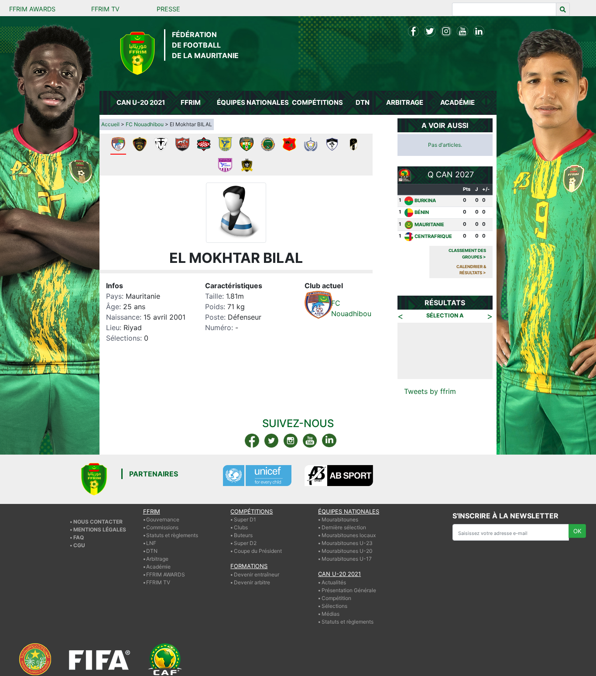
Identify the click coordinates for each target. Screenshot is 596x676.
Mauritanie (429, 224)
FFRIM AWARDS (32, 9)
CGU (79, 545)
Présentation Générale (349, 590)
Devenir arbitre (252, 582)
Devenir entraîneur (256, 574)
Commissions (162, 527)
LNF (151, 543)
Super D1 (245, 519)
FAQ (78, 537)
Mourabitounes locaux (349, 535)
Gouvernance (162, 519)
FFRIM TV (105, 9)
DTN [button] (363, 102)
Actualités (334, 582)
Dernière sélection (344, 527)
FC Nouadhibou (145, 124)
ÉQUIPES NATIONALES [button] (252, 102)
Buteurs (243, 535)
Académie (158, 566)
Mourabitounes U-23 (347, 543)
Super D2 (245, 543)
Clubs (241, 527)
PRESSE (168, 9)
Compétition (336, 598)
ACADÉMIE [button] (457, 102)
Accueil (110, 124)
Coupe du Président (258, 551)
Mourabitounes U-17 (347, 558)
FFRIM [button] (191, 102)
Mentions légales (99, 529)
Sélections (334, 606)
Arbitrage (157, 558)
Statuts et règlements (172, 535)
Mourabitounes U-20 (347, 551)
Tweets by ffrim (430, 391)
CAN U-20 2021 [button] (140, 102)
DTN (152, 551)
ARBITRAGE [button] (404, 102)
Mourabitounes (340, 519)
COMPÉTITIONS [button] (317, 102)
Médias (330, 613)
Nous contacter (98, 521)
